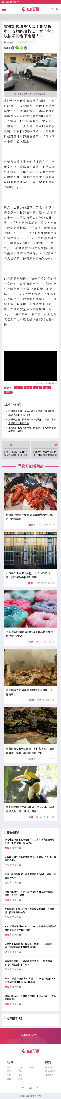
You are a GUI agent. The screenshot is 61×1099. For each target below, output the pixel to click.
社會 (9, 1079)
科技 (20, 1079)
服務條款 (49, 1075)
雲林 (18, 387)
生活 (31, 642)
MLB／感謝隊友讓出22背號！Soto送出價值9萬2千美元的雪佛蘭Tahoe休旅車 (30, 980)
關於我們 (49, 1067)
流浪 (47, 387)
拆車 (37, 387)
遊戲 (32, 1067)
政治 (9, 1067)
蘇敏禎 (10, 42)
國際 (31, 525)
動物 (8, 392)
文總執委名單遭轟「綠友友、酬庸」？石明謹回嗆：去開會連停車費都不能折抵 (28, 945)
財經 (20, 1067)
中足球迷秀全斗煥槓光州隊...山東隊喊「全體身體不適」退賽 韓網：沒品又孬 (29, 841)
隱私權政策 (50, 1071)
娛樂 (9, 1071)
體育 (20, 1075)
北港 (28, 387)
